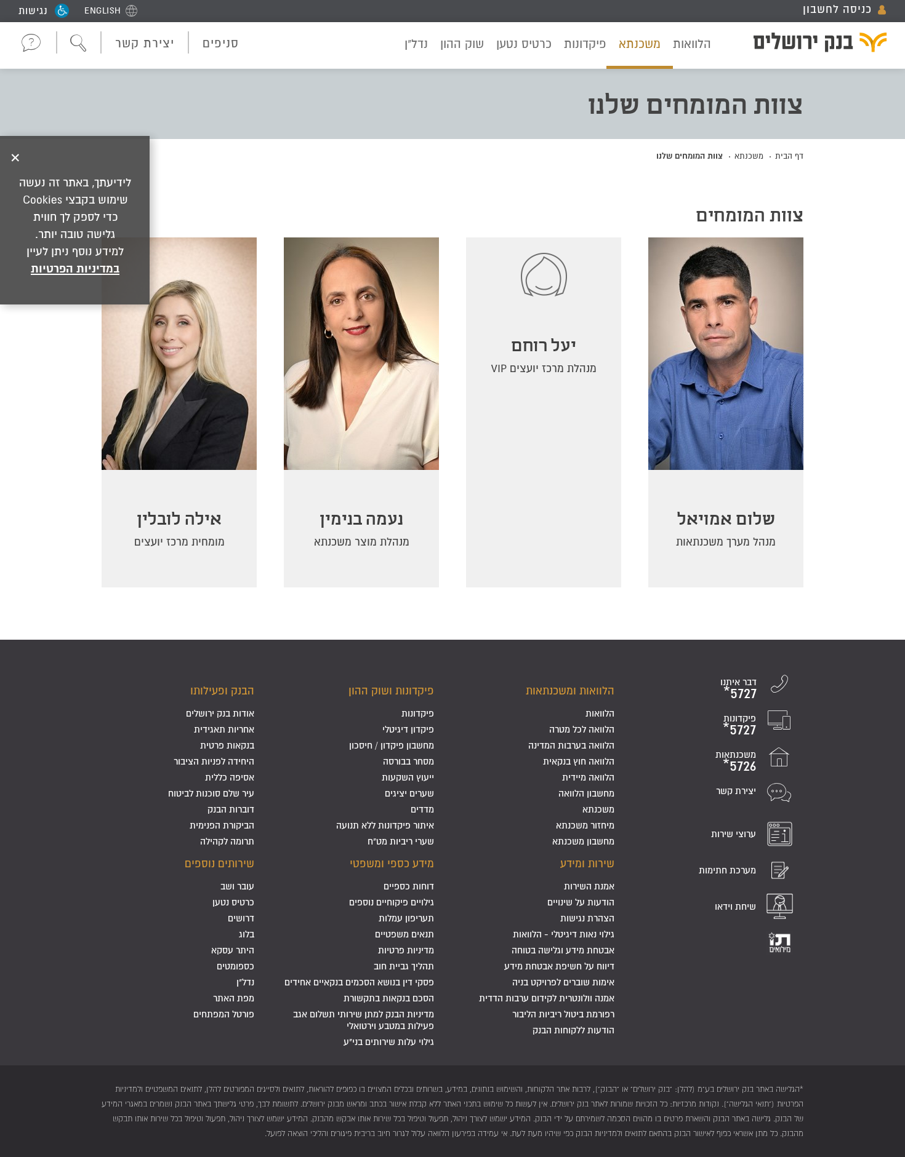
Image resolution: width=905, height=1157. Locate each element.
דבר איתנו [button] (31, 42)
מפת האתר (233, 998)
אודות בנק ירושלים (220, 713)
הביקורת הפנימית (222, 825)
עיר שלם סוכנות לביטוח (211, 793)
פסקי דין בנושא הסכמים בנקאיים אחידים (359, 982)
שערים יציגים (409, 793)
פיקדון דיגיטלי (408, 729)
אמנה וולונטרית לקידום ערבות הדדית (546, 998)
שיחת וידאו (735, 906)
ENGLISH (102, 10)
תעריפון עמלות (406, 918)
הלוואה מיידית (588, 777)
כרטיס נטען (524, 43)
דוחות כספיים (409, 886)
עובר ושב (237, 886)
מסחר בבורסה (408, 761)
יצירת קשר (144, 43)
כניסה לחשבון (837, 9)
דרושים (241, 918)
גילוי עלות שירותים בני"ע (389, 1041)
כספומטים (235, 966)
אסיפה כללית (229, 777)
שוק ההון (462, 43)
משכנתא (640, 43)
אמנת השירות (589, 886)
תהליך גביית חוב (404, 966)
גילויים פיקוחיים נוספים (391, 902)
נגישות (33, 10)
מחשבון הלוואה (586, 793)
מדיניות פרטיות (406, 950)
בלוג (246, 934)
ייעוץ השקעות (408, 777)
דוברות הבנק (230, 809)
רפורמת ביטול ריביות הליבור (563, 1014)
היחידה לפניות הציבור (214, 761)
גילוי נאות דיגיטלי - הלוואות (563, 934)
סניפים (221, 43)
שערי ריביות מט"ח (401, 841)
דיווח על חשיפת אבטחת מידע (559, 966)
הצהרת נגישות (587, 918)
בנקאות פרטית (227, 745)
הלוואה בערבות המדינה (571, 745)
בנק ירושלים (812, 44)
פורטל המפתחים (223, 1014)
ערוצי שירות (733, 834)
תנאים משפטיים (404, 934)
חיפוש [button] (79, 43)
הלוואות (692, 43)
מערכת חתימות (727, 870)
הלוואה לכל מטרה (581, 729)
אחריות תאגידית (224, 729)
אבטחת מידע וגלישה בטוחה (563, 950)
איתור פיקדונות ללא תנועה (385, 825)
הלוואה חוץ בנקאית (578, 761)
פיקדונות (585, 43)
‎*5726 (739, 765)
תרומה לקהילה (227, 841)
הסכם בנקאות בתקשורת (389, 998)
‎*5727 (740, 693)
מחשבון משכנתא (583, 841)
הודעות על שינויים (580, 902)
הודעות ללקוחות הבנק (573, 1030)
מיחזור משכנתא (585, 825)
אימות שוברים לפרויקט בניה (563, 982)
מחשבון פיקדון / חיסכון (391, 745)
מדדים (422, 809)
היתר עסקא (232, 950)
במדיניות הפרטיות (75, 268)
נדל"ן (416, 43)
